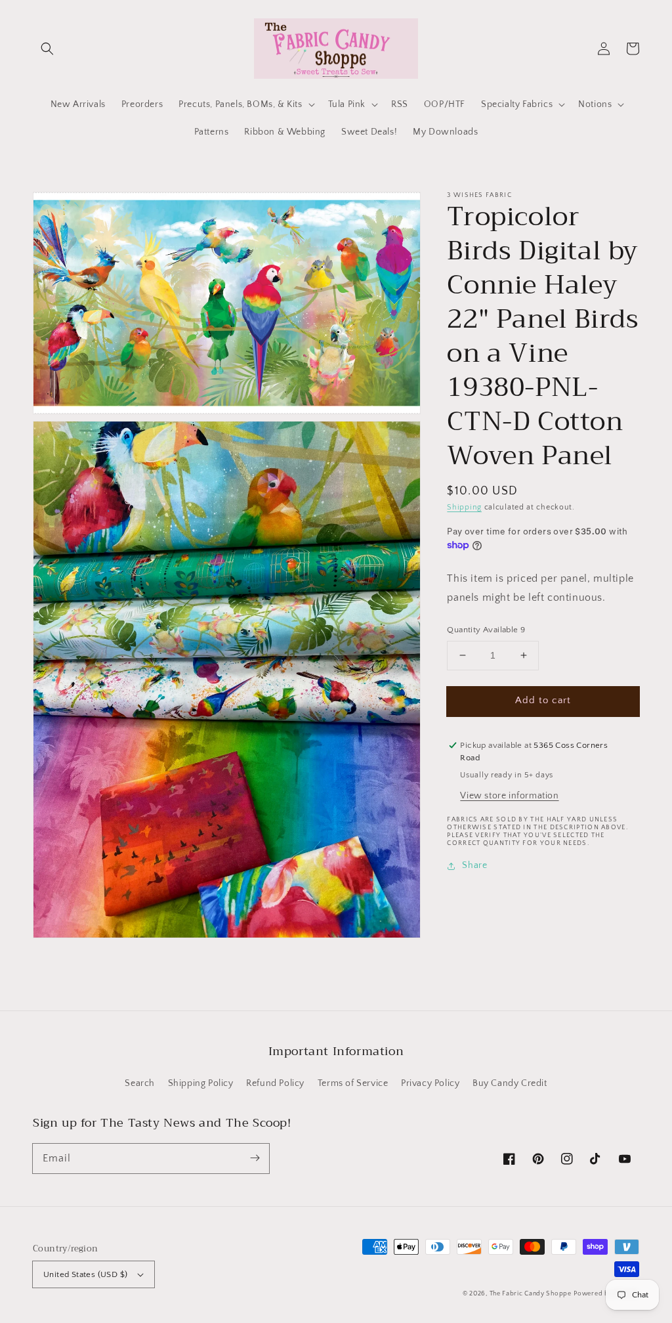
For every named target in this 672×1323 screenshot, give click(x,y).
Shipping (464, 507)
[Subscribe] (254, 1158)
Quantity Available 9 (486, 629)
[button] (47, 48)
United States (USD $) (85, 1274)
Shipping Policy (201, 1083)
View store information (509, 796)
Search (140, 1083)
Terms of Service (353, 1083)
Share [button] (474, 865)
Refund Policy (275, 1083)
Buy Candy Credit (509, 1083)
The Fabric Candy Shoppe (531, 1293)
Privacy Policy (430, 1083)
